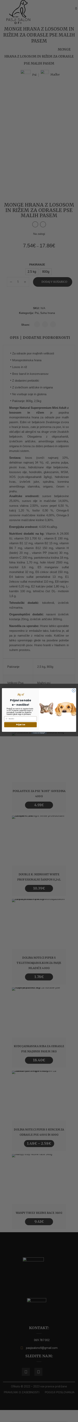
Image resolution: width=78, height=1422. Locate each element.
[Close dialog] (73, 690)
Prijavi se (20, 724)
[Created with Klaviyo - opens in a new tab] (39, 733)
